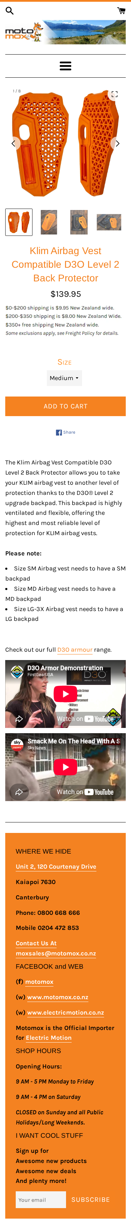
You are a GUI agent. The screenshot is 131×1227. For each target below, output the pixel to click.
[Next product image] (117, 143)
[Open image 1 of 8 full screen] (65, 143)
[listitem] (18, 222)
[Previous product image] (14, 143)
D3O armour (75, 649)
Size (64, 362)
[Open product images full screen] (115, 94)
